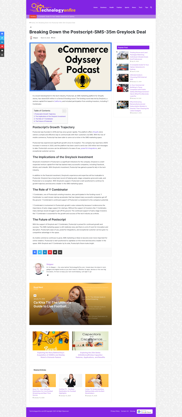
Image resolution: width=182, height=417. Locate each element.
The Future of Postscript (43, 121)
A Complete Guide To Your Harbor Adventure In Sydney (139, 67)
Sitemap (132, 411)
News (134, 7)
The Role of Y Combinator (44, 119)
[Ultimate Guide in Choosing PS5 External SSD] (122, 78)
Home (96, 7)
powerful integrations (88, 148)
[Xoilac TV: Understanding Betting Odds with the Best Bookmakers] (96, 380)
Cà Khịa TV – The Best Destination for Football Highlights (67, 391)
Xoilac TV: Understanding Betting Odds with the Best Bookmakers (94, 391)
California (57, 101)
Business (103, 7)
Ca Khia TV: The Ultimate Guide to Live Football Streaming (52, 304)
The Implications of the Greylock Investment (50, 116)
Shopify (96, 132)
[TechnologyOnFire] (52, 7)
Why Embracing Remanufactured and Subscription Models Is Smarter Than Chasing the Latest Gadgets (139, 106)
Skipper (35, 38)
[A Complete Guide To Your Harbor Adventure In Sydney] (122, 67)
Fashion (119, 7)
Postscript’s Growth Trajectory (45, 114)
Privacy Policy (115, 411)
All (37, 23)
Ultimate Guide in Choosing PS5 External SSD (138, 77)
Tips (146, 7)
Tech (140, 7)
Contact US (124, 411)
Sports (127, 7)
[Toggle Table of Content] (63, 111)
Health (111, 7)
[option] (70, 304)
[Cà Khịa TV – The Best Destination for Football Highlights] (70, 380)
